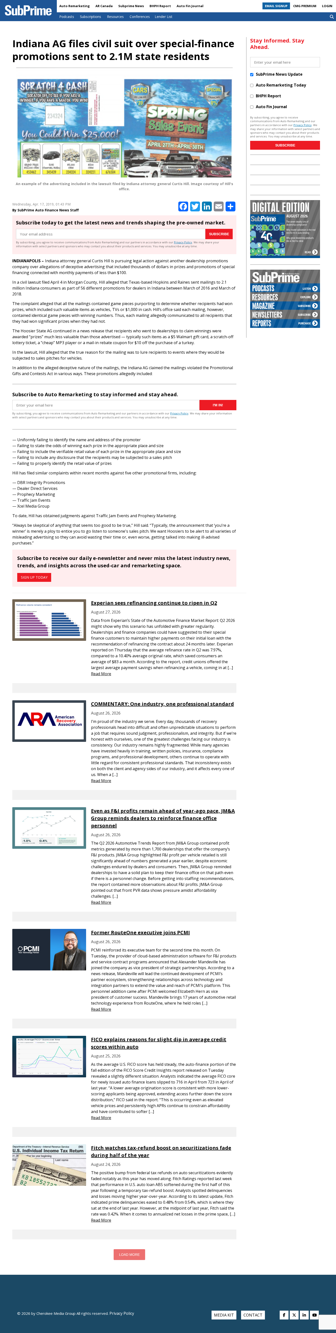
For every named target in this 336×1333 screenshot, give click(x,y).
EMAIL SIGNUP (276, 6)
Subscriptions (90, 16)
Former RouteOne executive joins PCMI (140, 932)
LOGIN (327, 6)
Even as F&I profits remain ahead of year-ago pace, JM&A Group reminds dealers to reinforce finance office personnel (163, 818)
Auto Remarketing (74, 6)
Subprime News (131, 6)
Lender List (163, 16)
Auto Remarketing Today (281, 85)
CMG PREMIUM (304, 6)
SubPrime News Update (279, 74)
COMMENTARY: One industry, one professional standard (162, 704)
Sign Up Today (34, 577)
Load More (129, 1255)
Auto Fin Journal (190, 6)
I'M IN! (218, 405)
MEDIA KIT (224, 1315)
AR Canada (104, 6)
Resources (115, 16)
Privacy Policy (183, 242)
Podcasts (66, 16)
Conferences (140, 16)
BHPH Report (160, 6)
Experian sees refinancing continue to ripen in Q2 (154, 603)
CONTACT (253, 1315)
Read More (101, 674)
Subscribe (219, 234)
